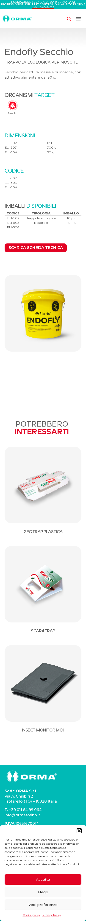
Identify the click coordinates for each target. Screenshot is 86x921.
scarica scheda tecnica (35, 247)
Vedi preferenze (43, 904)
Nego (43, 892)
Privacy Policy (51, 915)
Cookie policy (31, 915)
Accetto (43, 879)
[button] (79, 830)
